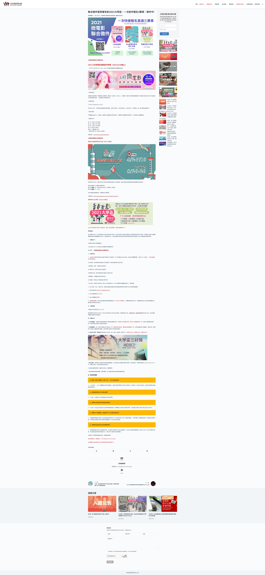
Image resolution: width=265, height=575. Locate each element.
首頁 (197, 4)
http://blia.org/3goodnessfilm (101, 134)
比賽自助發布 (250, 4)
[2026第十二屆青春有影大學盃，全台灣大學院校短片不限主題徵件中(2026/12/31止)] (132, 504)
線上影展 (224, 4)
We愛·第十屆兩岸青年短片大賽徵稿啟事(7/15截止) (171, 122)
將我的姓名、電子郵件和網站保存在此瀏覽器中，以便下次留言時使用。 (122, 551)
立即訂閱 (164, 34)
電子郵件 (127, 534)
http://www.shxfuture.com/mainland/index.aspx (106, 196)
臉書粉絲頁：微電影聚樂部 (135, 313)
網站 (144, 534)
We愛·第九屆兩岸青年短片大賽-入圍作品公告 (171, 138)
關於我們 (231, 4)
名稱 (109, 534)
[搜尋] (262, 4)
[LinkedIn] (147, 451)
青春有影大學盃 (240, 4)
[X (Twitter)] (113, 451)
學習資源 (217, 4)
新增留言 (110, 538)
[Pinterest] (130, 451)
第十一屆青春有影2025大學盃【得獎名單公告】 (171, 127)
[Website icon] (122, 470)
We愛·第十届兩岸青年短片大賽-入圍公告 (171, 101)
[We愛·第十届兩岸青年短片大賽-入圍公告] (102, 504)
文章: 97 (121, 473)
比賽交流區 (257, 4)
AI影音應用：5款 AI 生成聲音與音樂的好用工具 (172, 144)
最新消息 (201, 4)
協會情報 (103, 15)
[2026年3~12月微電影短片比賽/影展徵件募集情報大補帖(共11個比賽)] (163, 504)
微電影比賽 (209, 4)
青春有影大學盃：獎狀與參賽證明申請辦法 (171, 133)
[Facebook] (96, 451)
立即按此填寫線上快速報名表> (95, 60)
